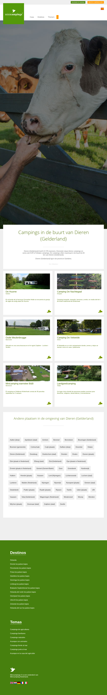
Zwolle (62, 504)
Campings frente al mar (18, 645)
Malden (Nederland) (29, 483)
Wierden (91, 497)
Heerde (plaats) (26, 475)
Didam (90, 447)
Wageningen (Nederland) (49, 497)
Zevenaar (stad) (33, 504)
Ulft (93, 490)
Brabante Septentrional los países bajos (25, 588)
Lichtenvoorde (71, 475)
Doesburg (33, 454)
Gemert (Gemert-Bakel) (45, 468)
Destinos (41, 17)
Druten (74, 454)
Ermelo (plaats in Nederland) (20, 468)
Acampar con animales (18, 641)
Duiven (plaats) (88, 454)
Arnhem (45, 440)
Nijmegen (45, 483)
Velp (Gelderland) (28, 497)
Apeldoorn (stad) (31, 440)
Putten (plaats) (29, 490)
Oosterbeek (14, 490)
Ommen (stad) (90, 483)
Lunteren (13, 483)
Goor (60, 468)
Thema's (51, 17)
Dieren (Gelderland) (17, 454)
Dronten (64, 454)
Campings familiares (17, 633)
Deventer (79, 447)
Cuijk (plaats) (50, 447)
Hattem (12, 475)
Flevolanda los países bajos (20, 568)
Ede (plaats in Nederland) (19, 461)
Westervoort (68, 497)
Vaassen (13, 497)
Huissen (40, 475)
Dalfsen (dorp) (65, 447)
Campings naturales (17, 637)
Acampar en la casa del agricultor (22, 653)
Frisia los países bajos (18, 572)
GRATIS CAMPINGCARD (96, 2)
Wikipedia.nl (55, 264)
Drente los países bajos (19, 564)
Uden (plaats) (82, 490)
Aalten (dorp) (15, 440)
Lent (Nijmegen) (55, 475)
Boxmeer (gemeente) (17, 447)
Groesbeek (72, 468)
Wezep (80, 497)
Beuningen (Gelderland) (87, 440)
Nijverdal (57, 483)
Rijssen (58, 490)
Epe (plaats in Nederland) (76, 461)
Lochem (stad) (87, 475)
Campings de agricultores (19, 629)
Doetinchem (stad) (49, 454)
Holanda (13, 560)
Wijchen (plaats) (16, 504)
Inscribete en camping (78, 2)
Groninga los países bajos (19, 580)
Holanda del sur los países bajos (22, 608)
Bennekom (69, 440)
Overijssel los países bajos (20, 596)
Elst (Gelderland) (55, 461)
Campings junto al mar (18, 649)
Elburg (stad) (39, 461)
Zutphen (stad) (49, 504)
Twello (69, 490)
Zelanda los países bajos (19, 604)
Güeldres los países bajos (19, 576)
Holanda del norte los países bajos (23, 592)
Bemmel (56, 440)
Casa (32, 17)
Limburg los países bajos (19, 584)
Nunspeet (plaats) (72, 483)
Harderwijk (85, 468)
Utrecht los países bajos (19, 600)
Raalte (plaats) (45, 490)
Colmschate (35, 447)
